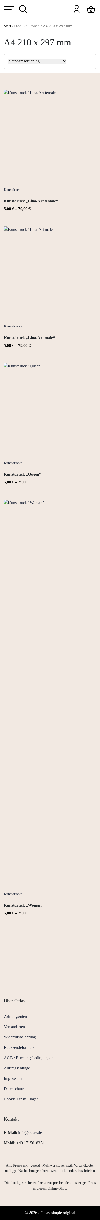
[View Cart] (91, 9)
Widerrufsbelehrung (20, 1037)
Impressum (13, 1078)
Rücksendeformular (20, 1047)
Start (7, 26)
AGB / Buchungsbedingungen (28, 1057)
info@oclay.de (30, 1132)
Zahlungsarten (15, 1016)
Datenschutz (14, 1088)
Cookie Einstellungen (21, 1099)
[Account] (77, 9)
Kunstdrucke (13, 190)
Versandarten (14, 1027)
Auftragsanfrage (17, 1068)
